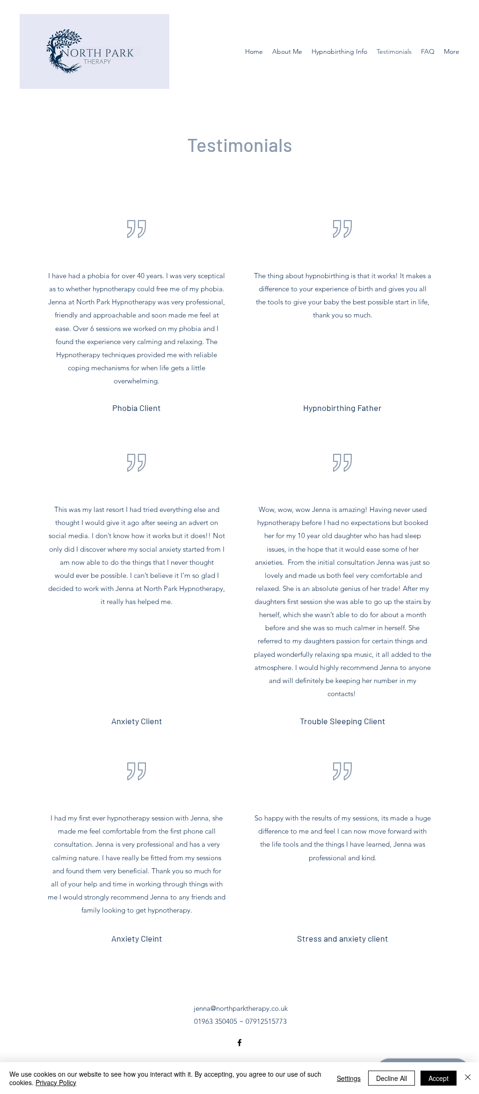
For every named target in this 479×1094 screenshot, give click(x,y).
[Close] (467, 1078)
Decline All (391, 1078)
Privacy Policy (56, 1082)
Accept (438, 1078)
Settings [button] (349, 1078)
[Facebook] (239, 1042)
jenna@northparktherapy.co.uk (241, 1008)
